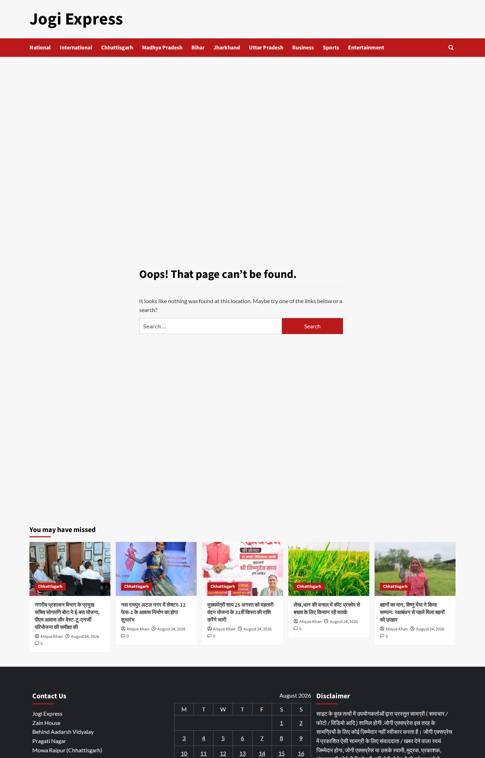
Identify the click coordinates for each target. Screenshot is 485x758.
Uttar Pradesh (266, 48)
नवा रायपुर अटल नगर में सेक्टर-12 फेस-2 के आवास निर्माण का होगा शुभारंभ (153, 612)
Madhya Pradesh (162, 48)
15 (281, 753)
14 (262, 753)
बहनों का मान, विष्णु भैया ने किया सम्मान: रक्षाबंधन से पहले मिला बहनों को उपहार (412, 612)
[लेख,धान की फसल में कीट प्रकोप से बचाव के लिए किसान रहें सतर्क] (328, 569)
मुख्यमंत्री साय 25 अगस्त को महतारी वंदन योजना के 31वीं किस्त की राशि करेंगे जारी (240, 612)
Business (303, 48)
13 (242, 753)
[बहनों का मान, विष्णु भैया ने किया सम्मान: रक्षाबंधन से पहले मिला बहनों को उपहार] (415, 569)
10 (184, 753)
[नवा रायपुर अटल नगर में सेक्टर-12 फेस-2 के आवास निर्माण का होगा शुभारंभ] (156, 569)
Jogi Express (76, 19)
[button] (451, 47)
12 (223, 753)
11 (203, 753)
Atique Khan (51, 637)
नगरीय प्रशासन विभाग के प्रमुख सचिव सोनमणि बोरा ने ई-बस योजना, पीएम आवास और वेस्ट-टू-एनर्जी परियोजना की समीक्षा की (67, 616)
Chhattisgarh (117, 48)
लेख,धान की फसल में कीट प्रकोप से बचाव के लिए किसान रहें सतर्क (327, 608)
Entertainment (366, 48)
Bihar (198, 48)
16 (301, 753)
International (76, 48)
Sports (331, 48)
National (40, 48)
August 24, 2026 (85, 637)
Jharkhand (226, 48)
